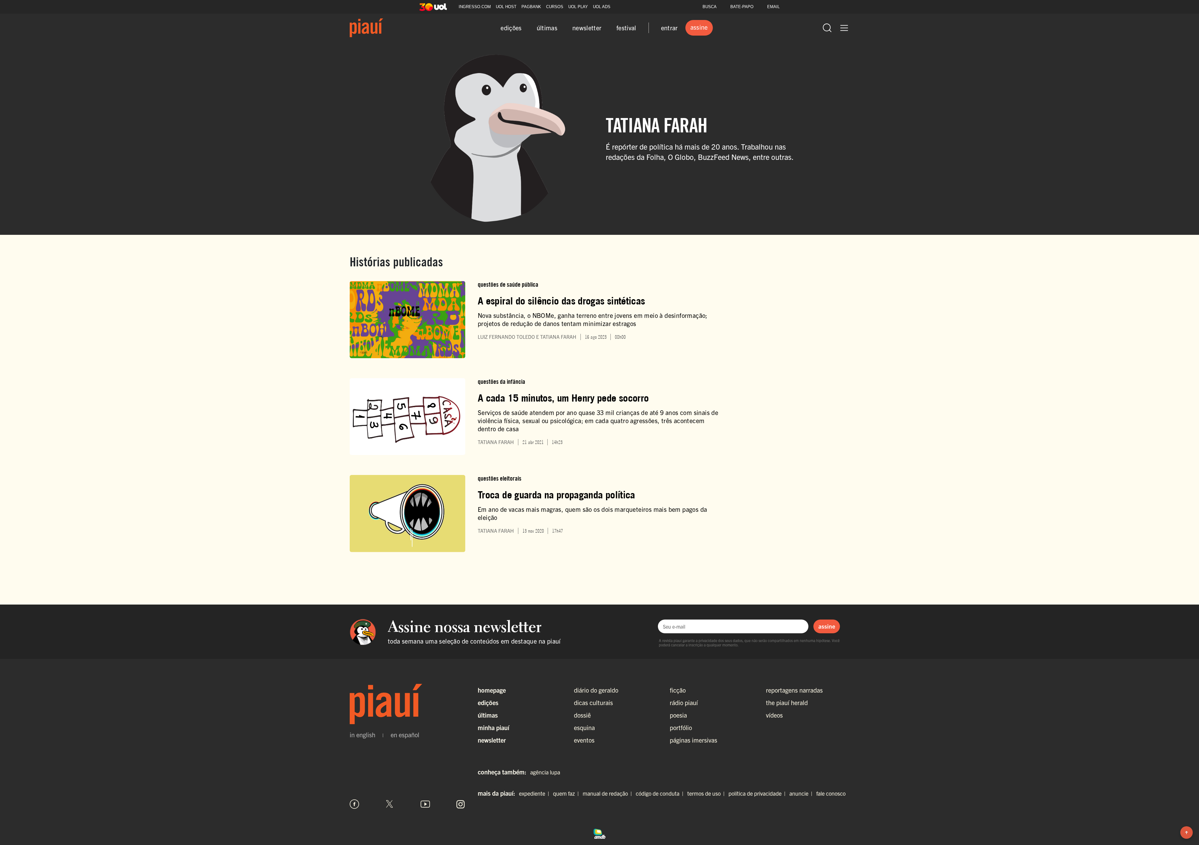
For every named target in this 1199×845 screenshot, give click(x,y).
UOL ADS (601, 6)
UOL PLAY (578, 6)
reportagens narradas (794, 690)
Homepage (492, 690)
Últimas (488, 715)
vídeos (774, 715)
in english (362, 735)
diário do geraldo (596, 690)
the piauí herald (787, 702)
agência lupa (545, 772)
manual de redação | (608, 793)
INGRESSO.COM (475, 6)
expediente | (535, 793)
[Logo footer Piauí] (407, 704)
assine (826, 626)
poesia (678, 715)
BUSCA (710, 6)
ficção (678, 690)
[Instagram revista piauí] (460, 804)
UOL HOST (506, 6)
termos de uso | (707, 793)
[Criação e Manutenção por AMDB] (599, 833)
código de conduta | (661, 793)
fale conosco (831, 793)
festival (626, 28)
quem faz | (567, 793)
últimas (547, 28)
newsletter (586, 28)
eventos (584, 740)
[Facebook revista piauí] (354, 804)
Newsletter (492, 740)
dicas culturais (593, 702)
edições (511, 28)
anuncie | (802, 793)
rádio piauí (684, 702)
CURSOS (554, 6)
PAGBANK (531, 6)
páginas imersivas (693, 740)
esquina (584, 727)
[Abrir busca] (827, 27)
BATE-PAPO (741, 6)
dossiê (582, 715)
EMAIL (773, 6)
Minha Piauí (493, 727)
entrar (669, 28)
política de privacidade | (758, 793)
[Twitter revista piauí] (389, 804)
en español (405, 735)
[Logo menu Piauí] (366, 27)
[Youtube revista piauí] (425, 804)
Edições (488, 702)
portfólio (681, 727)
